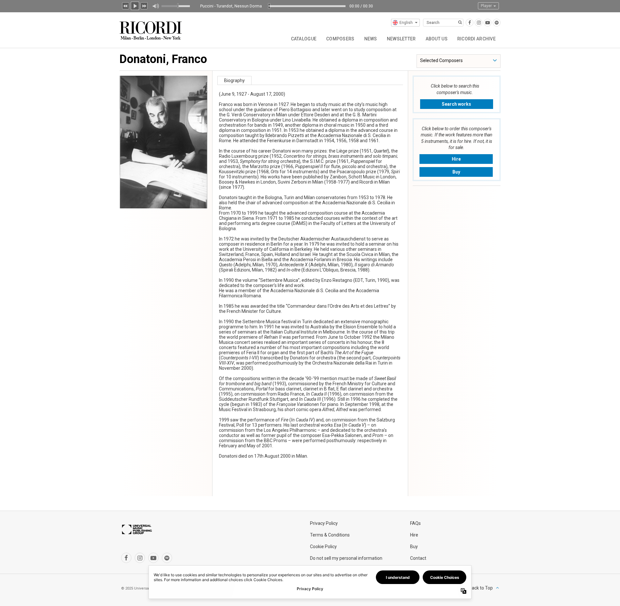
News (370, 38)
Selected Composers (441, 60)
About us (437, 38)
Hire (456, 159)
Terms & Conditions (330, 534)
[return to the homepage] (151, 28)
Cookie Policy (323, 546)
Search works (456, 104)
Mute (155, 6)
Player (487, 6)
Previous (125, 5)
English (406, 22)
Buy (456, 172)
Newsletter (401, 38)
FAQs (415, 523)
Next (144, 5)
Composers (340, 38)
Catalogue (304, 38)
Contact (418, 558)
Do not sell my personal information (346, 558)
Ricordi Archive (476, 38)
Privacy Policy (324, 523)
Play (135, 5)
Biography (234, 80)
